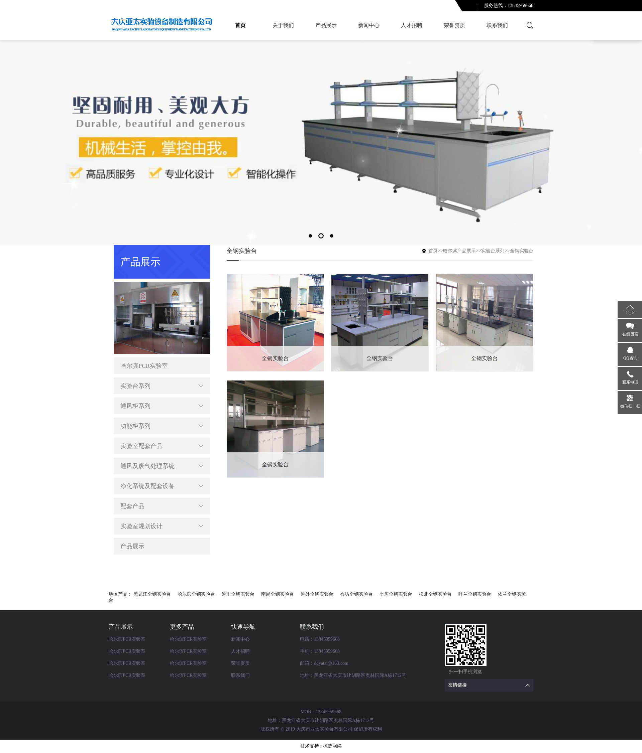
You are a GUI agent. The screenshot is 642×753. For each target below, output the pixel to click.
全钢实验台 (521, 250)
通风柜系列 (135, 406)
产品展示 (326, 25)
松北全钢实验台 (435, 594)
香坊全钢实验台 (356, 594)
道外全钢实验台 (317, 594)
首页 (240, 25)
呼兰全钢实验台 (474, 594)
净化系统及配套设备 (147, 486)
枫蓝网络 (332, 746)
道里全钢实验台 (238, 594)
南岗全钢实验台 (277, 594)
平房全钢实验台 (396, 594)
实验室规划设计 (141, 526)
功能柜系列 (135, 426)
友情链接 (457, 685)
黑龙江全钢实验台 (152, 594)
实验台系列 (135, 386)
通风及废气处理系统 (147, 466)
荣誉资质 (454, 25)
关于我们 (283, 25)
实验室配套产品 (141, 446)
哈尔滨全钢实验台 (196, 594)
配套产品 (132, 506)
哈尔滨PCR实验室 (144, 365)
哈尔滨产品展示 (459, 250)
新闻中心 (369, 25)
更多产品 (182, 626)
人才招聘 (411, 25)
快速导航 (243, 626)
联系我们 (497, 25)
